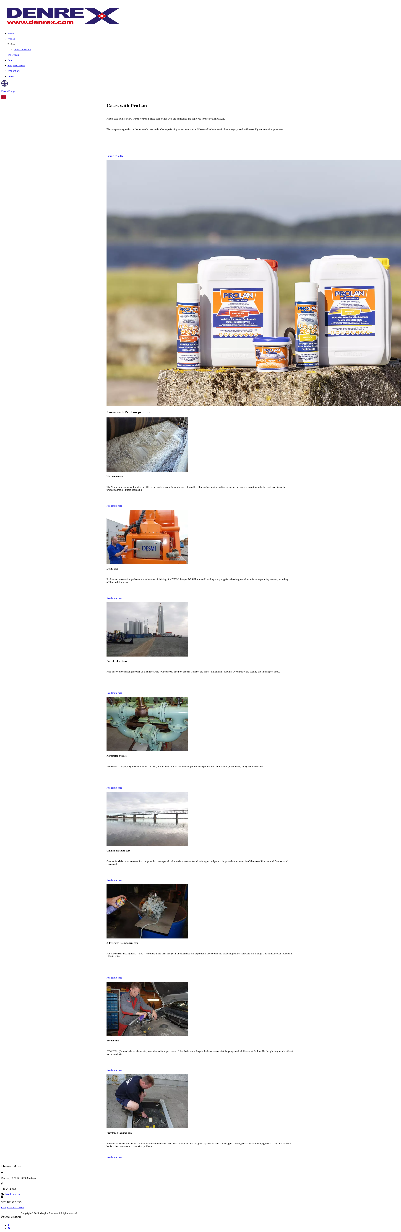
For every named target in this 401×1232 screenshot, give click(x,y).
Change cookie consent (12, 1207)
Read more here (114, 505)
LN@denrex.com (12, 1194)
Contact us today (115, 156)
